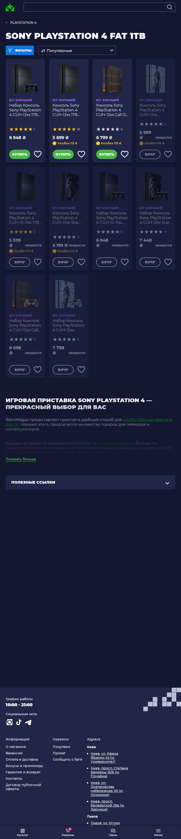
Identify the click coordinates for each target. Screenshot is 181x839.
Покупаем (61, 747)
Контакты (14, 779)
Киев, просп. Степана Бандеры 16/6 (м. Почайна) (109, 772)
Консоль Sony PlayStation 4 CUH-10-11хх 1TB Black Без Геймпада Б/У (24, 218)
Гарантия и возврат (23, 772)
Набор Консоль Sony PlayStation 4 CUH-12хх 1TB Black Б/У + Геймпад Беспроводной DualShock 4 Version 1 (25, 110)
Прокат (59, 753)
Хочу (150, 154)
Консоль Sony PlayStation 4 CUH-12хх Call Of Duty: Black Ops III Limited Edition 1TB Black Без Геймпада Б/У (112, 110)
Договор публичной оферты (23, 787)
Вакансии (14, 753)
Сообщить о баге (67, 760)
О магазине (16, 747)
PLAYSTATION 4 (23, 22)
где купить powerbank (113, 443)
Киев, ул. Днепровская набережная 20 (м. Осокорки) (107, 789)
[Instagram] (10, 723)
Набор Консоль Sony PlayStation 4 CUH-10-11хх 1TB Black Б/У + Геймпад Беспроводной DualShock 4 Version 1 (112, 218)
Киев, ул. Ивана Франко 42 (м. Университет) (104, 758)
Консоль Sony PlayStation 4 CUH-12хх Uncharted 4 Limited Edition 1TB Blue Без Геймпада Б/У (154, 110)
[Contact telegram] (29, 723)
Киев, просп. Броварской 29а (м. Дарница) (107, 805)
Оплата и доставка (22, 760)
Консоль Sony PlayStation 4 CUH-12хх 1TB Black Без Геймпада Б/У (66, 110)
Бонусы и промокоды (24, 766)
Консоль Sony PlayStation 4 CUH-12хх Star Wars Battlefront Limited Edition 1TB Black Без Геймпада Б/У (68, 218)
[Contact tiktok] (20, 723)
